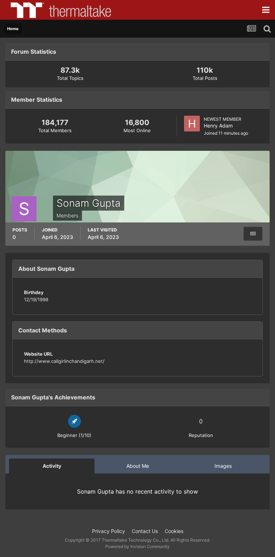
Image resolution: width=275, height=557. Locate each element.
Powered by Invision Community (137, 546)
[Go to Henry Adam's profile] (192, 123)
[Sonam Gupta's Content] (252, 234)
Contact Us (145, 531)
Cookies (174, 531)
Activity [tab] (52, 466)
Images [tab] (223, 466)
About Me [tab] (137, 466)
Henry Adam (218, 126)
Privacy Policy (108, 531)
